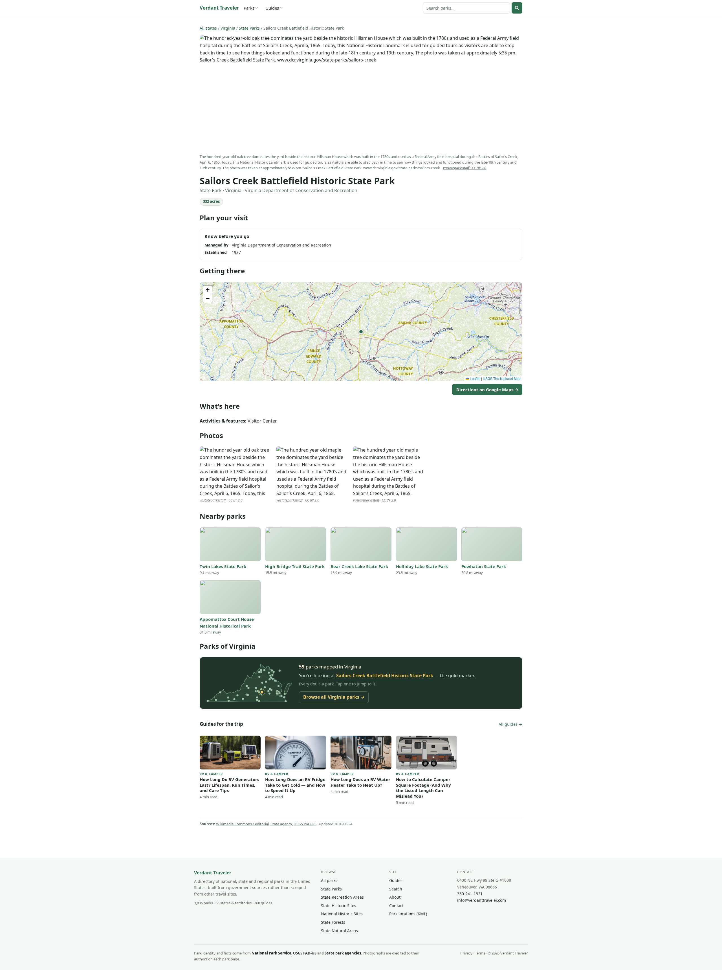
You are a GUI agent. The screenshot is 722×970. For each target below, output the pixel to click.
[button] (361, 331)
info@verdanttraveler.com (481, 900)
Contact (396, 905)
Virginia (228, 28)
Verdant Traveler (219, 8)
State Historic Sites (338, 905)
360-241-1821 (470, 893)
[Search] (517, 8)
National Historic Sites (342, 913)
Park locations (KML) (408, 913)
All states (208, 28)
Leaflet (474, 378)
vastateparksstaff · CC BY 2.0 (464, 168)
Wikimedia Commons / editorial (242, 823)
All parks (329, 880)
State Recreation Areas (342, 897)
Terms (480, 953)
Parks (249, 8)
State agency (281, 823)
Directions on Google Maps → (487, 389)
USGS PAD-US (305, 823)
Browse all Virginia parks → (334, 697)
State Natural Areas (339, 930)
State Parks (249, 28)
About (394, 897)
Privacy (466, 953)
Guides (272, 8)
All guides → (510, 724)
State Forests (333, 922)
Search (395, 889)
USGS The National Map (502, 378)
